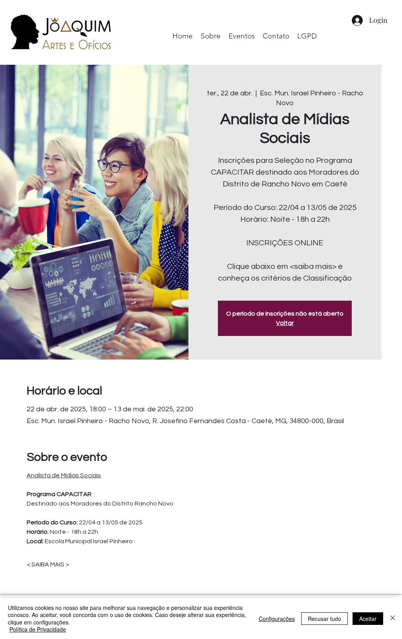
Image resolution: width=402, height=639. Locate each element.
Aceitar (367, 619)
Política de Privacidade (37, 629)
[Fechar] (392, 618)
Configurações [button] (277, 619)
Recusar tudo (324, 619)
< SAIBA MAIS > (48, 564)
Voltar (285, 323)
